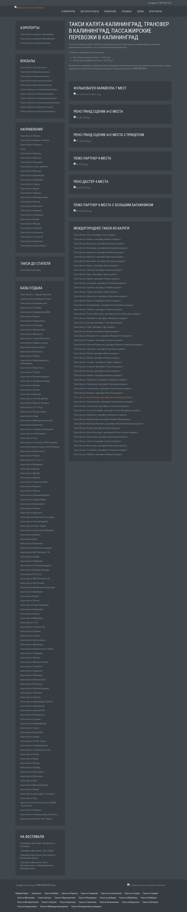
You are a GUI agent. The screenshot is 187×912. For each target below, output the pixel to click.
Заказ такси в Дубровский (32, 705)
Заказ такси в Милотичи (31, 334)
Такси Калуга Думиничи (31, 232)
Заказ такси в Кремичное (31, 424)
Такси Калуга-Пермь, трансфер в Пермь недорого (97, 357)
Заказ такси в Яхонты (30, 490)
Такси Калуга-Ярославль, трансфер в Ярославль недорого (100, 296)
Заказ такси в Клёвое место (32, 451)
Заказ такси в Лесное (29, 600)
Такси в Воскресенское (27, 902)
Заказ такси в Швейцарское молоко (36, 420)
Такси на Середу (132, 893)
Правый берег (21, 893)
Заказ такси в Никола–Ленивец (34, 402)
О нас (22, 149)
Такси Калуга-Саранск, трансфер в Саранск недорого (98, 340)
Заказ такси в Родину (30, 455)
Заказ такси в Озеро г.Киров (33, 525)
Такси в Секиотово (87, 902)
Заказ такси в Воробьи (30, 486)
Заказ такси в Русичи (30, 613)
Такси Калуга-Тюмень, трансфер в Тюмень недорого (98, 309)
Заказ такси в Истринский (32, 503)
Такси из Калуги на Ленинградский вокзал (40, 102)
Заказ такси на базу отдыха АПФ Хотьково (40, 446)
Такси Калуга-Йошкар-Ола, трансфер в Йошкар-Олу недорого (103, 335)
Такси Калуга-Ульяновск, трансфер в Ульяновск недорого (100, 379)
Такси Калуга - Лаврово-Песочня (35, 294)
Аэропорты (68, 11)
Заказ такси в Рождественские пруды (37, 517)
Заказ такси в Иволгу (30, 468)
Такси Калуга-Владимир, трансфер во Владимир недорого (101, 247)
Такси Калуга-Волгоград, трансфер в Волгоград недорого (100, 445)
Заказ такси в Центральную (33, 640)
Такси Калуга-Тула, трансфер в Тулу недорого (95, 234)
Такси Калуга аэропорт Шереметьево (37, 38)
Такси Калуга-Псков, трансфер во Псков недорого (97, 428)
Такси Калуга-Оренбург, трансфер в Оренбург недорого (100, 349)
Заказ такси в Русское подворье (34, 376)
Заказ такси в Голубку (30, 767)
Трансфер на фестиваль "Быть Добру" (37, 850)
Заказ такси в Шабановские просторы (37, 587)
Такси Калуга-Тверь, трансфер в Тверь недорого (96, 291)
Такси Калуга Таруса (30, 184)
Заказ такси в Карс (28, 539)
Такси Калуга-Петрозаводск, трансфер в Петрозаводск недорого (103, 401)
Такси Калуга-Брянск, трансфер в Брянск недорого (97, 239)
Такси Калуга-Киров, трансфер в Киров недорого (97, 331)
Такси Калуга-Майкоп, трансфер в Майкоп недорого (98, 454)
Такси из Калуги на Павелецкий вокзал (38, 98)
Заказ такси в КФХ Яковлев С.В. (35, 552)
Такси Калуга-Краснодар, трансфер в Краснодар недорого (100, 436)
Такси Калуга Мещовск (31, 210)
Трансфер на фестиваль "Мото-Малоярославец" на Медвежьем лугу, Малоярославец (37, 865)
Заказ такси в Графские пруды (34, 342)
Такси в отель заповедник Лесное (35, 298)
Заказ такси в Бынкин (30, 534)
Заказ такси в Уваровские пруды (35, 380)
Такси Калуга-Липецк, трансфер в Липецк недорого (98, 269)
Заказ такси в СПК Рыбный (33, 433)
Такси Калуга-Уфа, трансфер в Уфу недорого (94, 327)
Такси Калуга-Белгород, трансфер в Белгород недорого (99, 243)
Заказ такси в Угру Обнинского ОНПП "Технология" (38, 804)
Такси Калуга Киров (29, 219)
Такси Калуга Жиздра (30, 223)
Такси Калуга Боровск (30, 192)
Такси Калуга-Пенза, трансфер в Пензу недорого (96, 353)
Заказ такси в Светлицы (31, 325)
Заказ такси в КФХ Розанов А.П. (35, 578)
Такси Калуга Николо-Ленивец (34, 140)
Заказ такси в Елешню (30, 631)
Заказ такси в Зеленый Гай (32, 710)
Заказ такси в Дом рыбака (32, 771)
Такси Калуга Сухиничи (31, 236)
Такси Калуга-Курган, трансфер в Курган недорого (97, 300)
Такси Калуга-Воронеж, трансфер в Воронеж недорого (99, 252)
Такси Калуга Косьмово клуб (33, 303)
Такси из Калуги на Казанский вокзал (37, 111)
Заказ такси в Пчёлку (30, 356)
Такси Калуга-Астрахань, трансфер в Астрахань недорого (100, 450)
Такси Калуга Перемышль (32, 175)
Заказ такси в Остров (30, 372)
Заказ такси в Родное (29, 316)
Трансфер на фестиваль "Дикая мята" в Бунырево (37, 844)
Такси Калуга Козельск (31, 170)
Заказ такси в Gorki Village (31, 407)
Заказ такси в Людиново (31, 561)
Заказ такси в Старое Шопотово (35, 338)
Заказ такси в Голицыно (31, 666)
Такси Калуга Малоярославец (34, 197)
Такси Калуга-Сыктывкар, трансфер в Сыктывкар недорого (101, 406)
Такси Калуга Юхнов (30, 201)
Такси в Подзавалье (87, 897)
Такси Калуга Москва (30, 135)
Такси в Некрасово (130, 902)
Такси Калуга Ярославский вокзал (36, 85)
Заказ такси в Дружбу (30, 473)
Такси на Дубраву (108, 897)
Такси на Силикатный (111, 893)
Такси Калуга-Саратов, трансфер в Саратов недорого (98, 366)
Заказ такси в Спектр (30, 635)
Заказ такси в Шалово (30, 657)
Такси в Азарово (150, 893)
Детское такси (89, 11)
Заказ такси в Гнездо (29, 789)
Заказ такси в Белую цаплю (32, 347)
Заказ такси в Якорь (29, 758)
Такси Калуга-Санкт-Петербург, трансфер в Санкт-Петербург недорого (107, 410)
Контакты (155, 11)
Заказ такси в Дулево (29, 556)
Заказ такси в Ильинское (31, 543)
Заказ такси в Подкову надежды (34, 569)
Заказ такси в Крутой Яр (31, 732)
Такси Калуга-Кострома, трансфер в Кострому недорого (99, 261)
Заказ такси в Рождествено (32, 320)
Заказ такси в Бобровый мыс (33, 723)
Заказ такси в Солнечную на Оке (35, 749)
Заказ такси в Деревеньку (32, 644)
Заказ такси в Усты (28, 438)
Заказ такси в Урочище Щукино (35, 495)
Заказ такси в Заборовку (31, 675)
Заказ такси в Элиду (29, 754)
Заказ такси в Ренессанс (31, 684)
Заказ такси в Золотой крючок (34, 398)
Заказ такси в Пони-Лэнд (32, 367)
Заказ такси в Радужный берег (34, 481)
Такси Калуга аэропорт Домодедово (37, 34)
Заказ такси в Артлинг (30, 697)
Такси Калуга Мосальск (31, 206)
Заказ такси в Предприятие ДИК (35, 312)
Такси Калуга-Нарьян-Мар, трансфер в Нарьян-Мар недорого (102, 419)
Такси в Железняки (26, 897)
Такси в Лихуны (49, 902)
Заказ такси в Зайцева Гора (32, 329)
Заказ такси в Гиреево (30, 508)
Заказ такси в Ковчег (29, 596)
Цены (140, 11)
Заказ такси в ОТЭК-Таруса (33, 741)
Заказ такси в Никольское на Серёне (36, 648)
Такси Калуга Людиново (31, 214)
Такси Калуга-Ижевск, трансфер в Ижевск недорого (98, 375)
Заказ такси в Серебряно (31, 653)
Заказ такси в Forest (29, 622)
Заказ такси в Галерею (30, 719)
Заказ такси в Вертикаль (31, 351)
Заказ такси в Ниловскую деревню (36, 547)
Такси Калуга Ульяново (31, 228)
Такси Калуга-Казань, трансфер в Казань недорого (97, 370)
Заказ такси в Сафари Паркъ (33, 499)
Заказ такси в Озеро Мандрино (34, 604)
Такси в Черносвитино (64, 897)
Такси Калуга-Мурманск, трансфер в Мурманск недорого (100, 414)
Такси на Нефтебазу (128, 897)
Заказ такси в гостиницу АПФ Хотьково (38, 442)
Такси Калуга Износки (30, 157)
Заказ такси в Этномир (30, 307)
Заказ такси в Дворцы (30, 385)
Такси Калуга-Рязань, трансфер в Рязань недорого (97, 278)
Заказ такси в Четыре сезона (33, 411)
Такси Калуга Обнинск (31, 144)
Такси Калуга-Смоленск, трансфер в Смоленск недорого (100, 283)
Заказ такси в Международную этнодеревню (34, 362)
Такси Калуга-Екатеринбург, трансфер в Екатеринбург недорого (103, 305)
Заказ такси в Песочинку (31, 776)
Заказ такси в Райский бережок (34, 688)
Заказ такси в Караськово (31, 609)
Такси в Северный (89, 893)
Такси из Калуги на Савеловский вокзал (38, 89)
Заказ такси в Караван (30, 477)
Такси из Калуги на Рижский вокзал (37, 93)
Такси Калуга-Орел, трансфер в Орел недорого (95, 274)
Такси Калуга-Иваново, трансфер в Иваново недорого (99, 256)
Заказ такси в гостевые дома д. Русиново (38, 814)
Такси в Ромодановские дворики (86, 906)
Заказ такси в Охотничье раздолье (35, 565)
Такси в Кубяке (51, 893)
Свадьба (127, 11)
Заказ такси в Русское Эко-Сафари (36, 818)
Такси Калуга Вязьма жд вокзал (34, 71)
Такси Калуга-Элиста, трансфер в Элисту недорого (97, 441)
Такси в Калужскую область (33, 245)
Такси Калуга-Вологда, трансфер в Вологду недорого (98, 392)
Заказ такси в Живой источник (34, 662)
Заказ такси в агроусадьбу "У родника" (37, 793)
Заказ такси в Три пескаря (32, 583)
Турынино (36, 893)
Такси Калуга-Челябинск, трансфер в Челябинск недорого (100, 318)
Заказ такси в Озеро (29, 416)
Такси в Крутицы (68, 902)
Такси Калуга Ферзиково (31, 179)
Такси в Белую (44, 897)
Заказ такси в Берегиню (31, 512)
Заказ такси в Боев (28, 780)
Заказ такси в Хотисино (31, 692)
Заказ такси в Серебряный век (34, 745)
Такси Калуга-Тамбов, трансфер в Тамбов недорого (97, 287)
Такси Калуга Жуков (29, 188)
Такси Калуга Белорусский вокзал (36, 80)
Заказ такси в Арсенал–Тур (32, 626)
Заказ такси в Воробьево (31, 591)
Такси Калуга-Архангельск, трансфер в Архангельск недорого (103, 388)
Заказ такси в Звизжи (30, 389)
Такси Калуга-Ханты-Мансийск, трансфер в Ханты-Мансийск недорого (107, 313)
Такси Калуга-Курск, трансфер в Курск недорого (96, 265)
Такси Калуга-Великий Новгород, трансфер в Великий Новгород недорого (108, 423)
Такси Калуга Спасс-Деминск (34, 166)
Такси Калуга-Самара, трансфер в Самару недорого (97, 362)
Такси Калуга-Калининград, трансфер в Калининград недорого (103, 397)
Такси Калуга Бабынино (31, 241)
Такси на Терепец (69, 893)
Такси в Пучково (150, 902)
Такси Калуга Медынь (30, 153)
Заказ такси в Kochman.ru (31, 460)
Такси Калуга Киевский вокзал (34, 76)
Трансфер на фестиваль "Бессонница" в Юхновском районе (38, 856)
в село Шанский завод (30, 270)
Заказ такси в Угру (28, 798)
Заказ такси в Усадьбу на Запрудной (36, 429)
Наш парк (110, 11)
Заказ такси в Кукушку (30, 394)
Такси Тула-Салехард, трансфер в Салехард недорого (98, 322)
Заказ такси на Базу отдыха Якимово (37, 530)
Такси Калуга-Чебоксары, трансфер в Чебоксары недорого (101, 384)
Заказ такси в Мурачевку (31, 464)
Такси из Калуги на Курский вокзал (36, 107)
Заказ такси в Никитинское (32, 679)
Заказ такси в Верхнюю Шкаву (34, 785)
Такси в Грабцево (149, 897)
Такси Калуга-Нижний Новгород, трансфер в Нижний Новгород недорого (108, 344)
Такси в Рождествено (27, 906)
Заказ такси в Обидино (30, 810)
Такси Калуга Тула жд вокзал (33, 67)
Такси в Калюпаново (109, 902)
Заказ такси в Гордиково (31, 670)
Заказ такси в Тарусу (29, 727)
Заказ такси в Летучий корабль (34, 521)
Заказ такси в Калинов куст (32, 714)
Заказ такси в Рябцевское (31, 618)
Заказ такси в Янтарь (29, 763)
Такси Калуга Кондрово (31, 162)
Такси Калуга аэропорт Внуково (35, 43)
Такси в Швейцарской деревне (54, 906)
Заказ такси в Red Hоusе (30, 574)
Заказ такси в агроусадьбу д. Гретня (36, 701)
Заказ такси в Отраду (30, 736)
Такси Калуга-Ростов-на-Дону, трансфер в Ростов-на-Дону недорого (106, 432)
